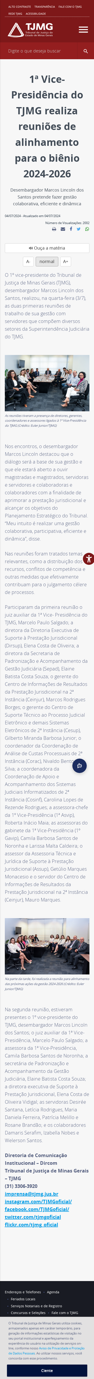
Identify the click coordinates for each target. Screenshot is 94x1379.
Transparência (44, 6)
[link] (54, 229)
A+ (65, 261)
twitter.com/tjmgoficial (33, 1217)
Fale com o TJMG (70, 6)
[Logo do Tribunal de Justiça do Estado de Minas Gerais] (30, 32)
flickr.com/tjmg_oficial (31, 1224)
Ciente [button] (47, 1370)
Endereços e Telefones (23, 1292)
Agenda (53, 1292)
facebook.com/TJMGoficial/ (37, 1209)
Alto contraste (19, 6)
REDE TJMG (15, 13)
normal (47, 261)
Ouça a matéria (49, 248)
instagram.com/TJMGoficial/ (38, 1201)
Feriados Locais (23, 1299)
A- (28, 261)
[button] (83, 29)
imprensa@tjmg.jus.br (31, 1194)
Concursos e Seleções (28, 1312)
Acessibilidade (36, 13)
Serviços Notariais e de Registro (36, 1306)
